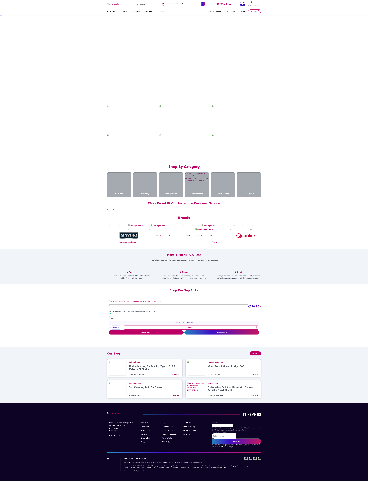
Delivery (144, 434)
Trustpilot (110, 210)
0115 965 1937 (222, 4)
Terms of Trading (189, 427)
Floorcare (123, 11)
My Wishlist (187, 434)
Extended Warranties (169, 434)
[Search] (203, 4)
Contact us (145, 427)
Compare (117, 327)
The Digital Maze (138, 471)
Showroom (242, 11)
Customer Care (167, 427)
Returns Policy (167, 438)
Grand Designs (167, 430)
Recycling (144, 442)
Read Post (176, 374)
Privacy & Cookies (189, 430)
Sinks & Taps (135, 11)
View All (254, 353)
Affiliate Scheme (168, 442)
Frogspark (130, 471)
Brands (211, 11)
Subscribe (236, 441)
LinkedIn (215, 423)
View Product (146, 332)
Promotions (162, 11)
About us (144, 423)
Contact (226, 11)
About (218, 11)
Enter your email (221, 432)
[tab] (181, 98)
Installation (145, 438)
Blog (233, 11)
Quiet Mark (187, 423)
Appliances (111, 11)
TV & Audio (149, 11)
